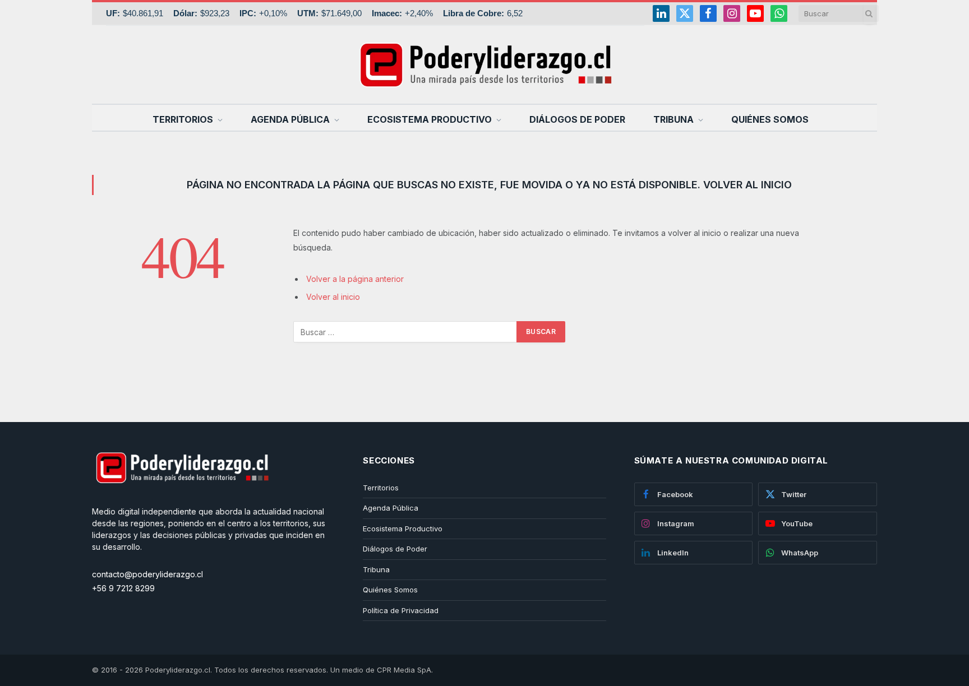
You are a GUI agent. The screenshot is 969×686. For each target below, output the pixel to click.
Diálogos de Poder (577, 119)
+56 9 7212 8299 (123, 588)
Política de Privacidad (401, 610)
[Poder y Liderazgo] (484, 64)
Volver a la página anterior (355, 279)
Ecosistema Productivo (429, 119)
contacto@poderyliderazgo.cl (147, 574)
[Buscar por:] (405, 331)
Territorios (183, 119)
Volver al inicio (333, 297)
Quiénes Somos (770, 119)
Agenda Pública (290, 119)
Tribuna (673, 119)
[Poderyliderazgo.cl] (181, 499)
